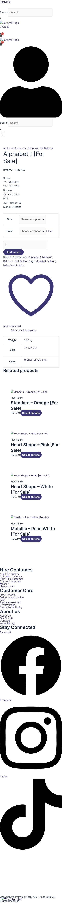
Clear (49, 231)
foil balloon (19, 265)
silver (37, 359)
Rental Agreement (10, 602)
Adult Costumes (9, 574)
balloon (7, 265)
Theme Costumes (10, 581)
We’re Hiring (7, 623)
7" (25, 347)
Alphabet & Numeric (15, 148)
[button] (31, 134)
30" (35, 347)
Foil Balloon (46, 148)
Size (9, 219)
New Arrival (7, 586)
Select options (31, 412)
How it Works (7, 595)
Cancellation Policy (11, 607)
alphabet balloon (45, 261)
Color (9, 231)
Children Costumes (11, 576)
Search (4, 12)
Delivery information (12, 597)
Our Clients (6, 618)
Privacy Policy (8, 605)
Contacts (5, 620)
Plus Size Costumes (11, 579)
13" (30, 347)
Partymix (5, 1)
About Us (5, 615)
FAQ (2, 600)
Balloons (33, 148)
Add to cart (13, 252)
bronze (28, 359)
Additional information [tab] (24, 330)
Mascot (4, 584)
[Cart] (1, 35)
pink (43, 359)
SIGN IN (4, 26)
